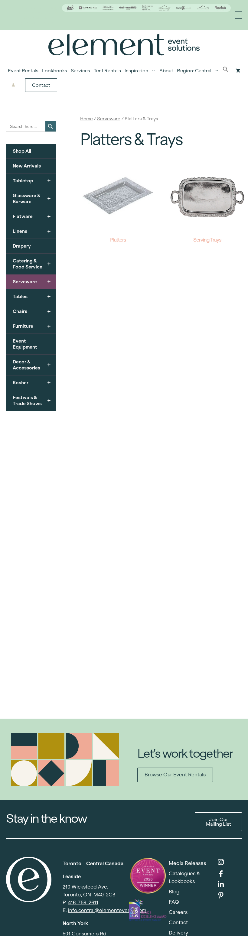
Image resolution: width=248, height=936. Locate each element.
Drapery (22, 246)
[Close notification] (238, 15)
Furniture (32, 326)
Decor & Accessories (32, 364)
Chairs (32, 311)
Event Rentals (23, 70)
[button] (225, 70)
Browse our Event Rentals (175, 775)
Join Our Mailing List (218, 822)
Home (86, 118)
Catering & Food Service (32, 263)
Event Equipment (25, 343)
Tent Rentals (107, 70)
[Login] (13, 85)
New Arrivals (27, 165)
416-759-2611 (83, 902)
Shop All (22, 151)
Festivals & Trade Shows (32, 400)
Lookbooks (54, 70)
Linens (32, 231)
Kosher (32, 382)
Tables (32, 296)
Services (80, 70)
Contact (41, 85)
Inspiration (136, 70)
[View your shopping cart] (238, 70)
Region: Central (194, 70)
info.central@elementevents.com (107, 910)
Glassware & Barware (32, 198)
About (166, 70)
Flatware (32, 216)
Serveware (108, 118)
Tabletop (32, 180)
